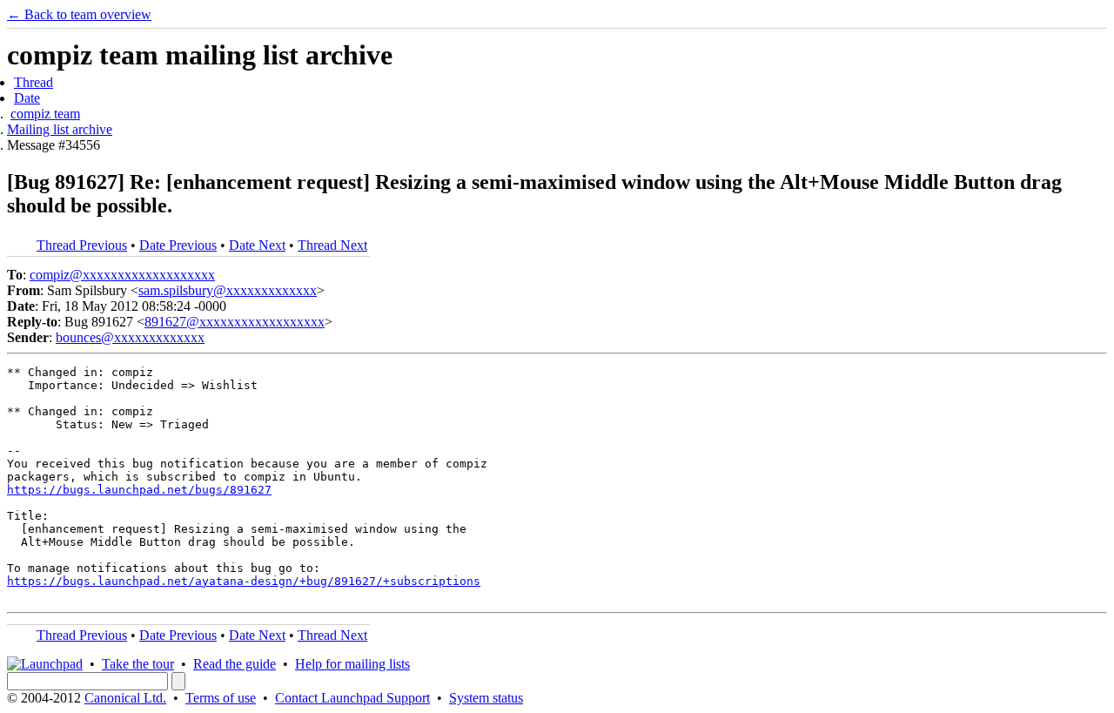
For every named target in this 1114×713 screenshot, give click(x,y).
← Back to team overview (79, 14)
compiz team (45, 113)
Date (27, 98)
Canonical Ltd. (125, 697)
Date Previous (178, 245)
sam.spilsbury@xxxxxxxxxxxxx (227, 290)
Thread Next (332, 245)
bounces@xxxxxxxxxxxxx (130, 337)
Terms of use (220, 697)
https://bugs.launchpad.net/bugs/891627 (139, 489)
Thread (33, 82)
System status (486, 697)
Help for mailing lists (352, 663)
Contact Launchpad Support (352, 697)
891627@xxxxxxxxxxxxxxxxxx (234, 321)
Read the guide (234, 663)
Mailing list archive (59, 129)
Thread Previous (82, 245)
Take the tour (138, 663)
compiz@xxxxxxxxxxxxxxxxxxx (122, 274)
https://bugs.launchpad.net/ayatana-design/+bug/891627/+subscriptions (243, 581)
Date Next (257, 245)
